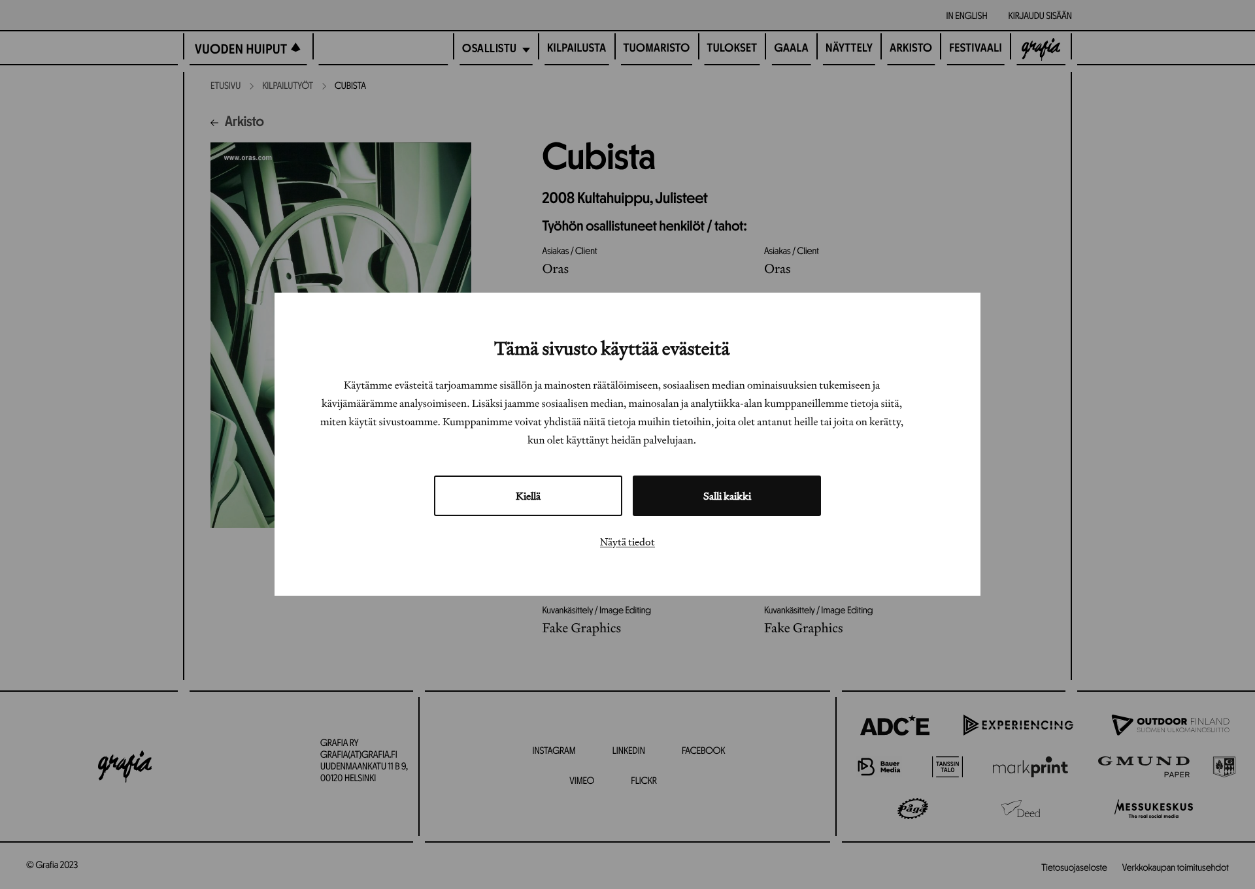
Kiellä (528, 496)
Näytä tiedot (627, 542)
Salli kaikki (727, 496)
